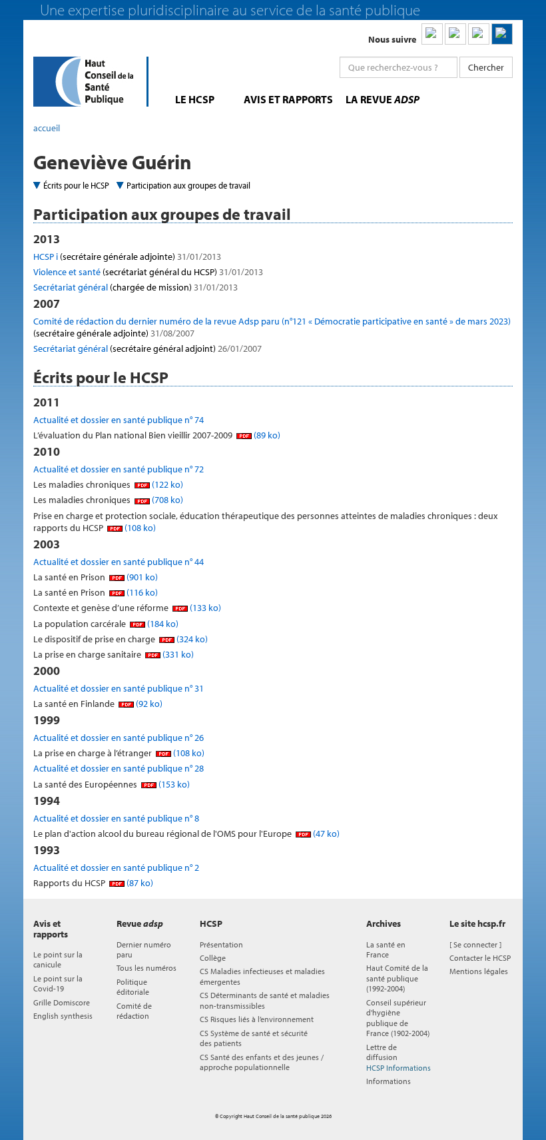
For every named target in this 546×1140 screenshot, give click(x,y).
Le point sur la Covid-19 (58, 983)
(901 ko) (141, 577)
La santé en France (386, 949)
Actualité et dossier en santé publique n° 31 (118, 688)
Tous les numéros (146, 968)
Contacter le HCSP (480, 958)
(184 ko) (161, 624)
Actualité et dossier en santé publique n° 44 (118, 562)
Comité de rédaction (134, 1011)
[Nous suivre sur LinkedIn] (432, 34)
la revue (382, 99)
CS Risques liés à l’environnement (257, 1019)
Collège (213, 958)
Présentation (221, 944)
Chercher (486, 67)
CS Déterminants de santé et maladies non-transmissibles (265, 1000)
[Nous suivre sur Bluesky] (455, 34)
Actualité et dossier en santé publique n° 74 (118, 420)
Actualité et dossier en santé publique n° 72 (118, 469)
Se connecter (475, 944)
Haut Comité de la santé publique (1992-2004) (397, 978)
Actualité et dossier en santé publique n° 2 (116, 867)
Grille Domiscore (61, 1002)
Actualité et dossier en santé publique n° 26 (118, 738)
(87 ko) (139, 883)
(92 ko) (148, 704)
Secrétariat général (135, 287)
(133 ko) (204, 608)
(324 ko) (191, 639)
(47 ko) (325, 834)
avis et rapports (288, 99)
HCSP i (127, 257)
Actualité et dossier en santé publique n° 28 (118, 768)
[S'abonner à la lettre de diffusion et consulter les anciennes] (502, 34)
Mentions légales (478, 971)
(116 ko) (141, 592)
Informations (388, 1081)
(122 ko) (166, 484)
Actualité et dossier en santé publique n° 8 (116, 818)
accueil (46, 128)
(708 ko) (166, 500)
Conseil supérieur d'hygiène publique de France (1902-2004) (397, 1017)
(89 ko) (266, 435)
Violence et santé (148, 272)
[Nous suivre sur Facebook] (478, 34)
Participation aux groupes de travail (188, 185)
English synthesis (63, 1016)
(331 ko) (177, 654)
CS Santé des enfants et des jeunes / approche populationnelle (262, 1062)
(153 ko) (173, 784)
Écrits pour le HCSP (76, 185)
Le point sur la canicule (58, 959)
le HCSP (194, 99)
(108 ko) (139, 528)
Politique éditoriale (133, 987)
